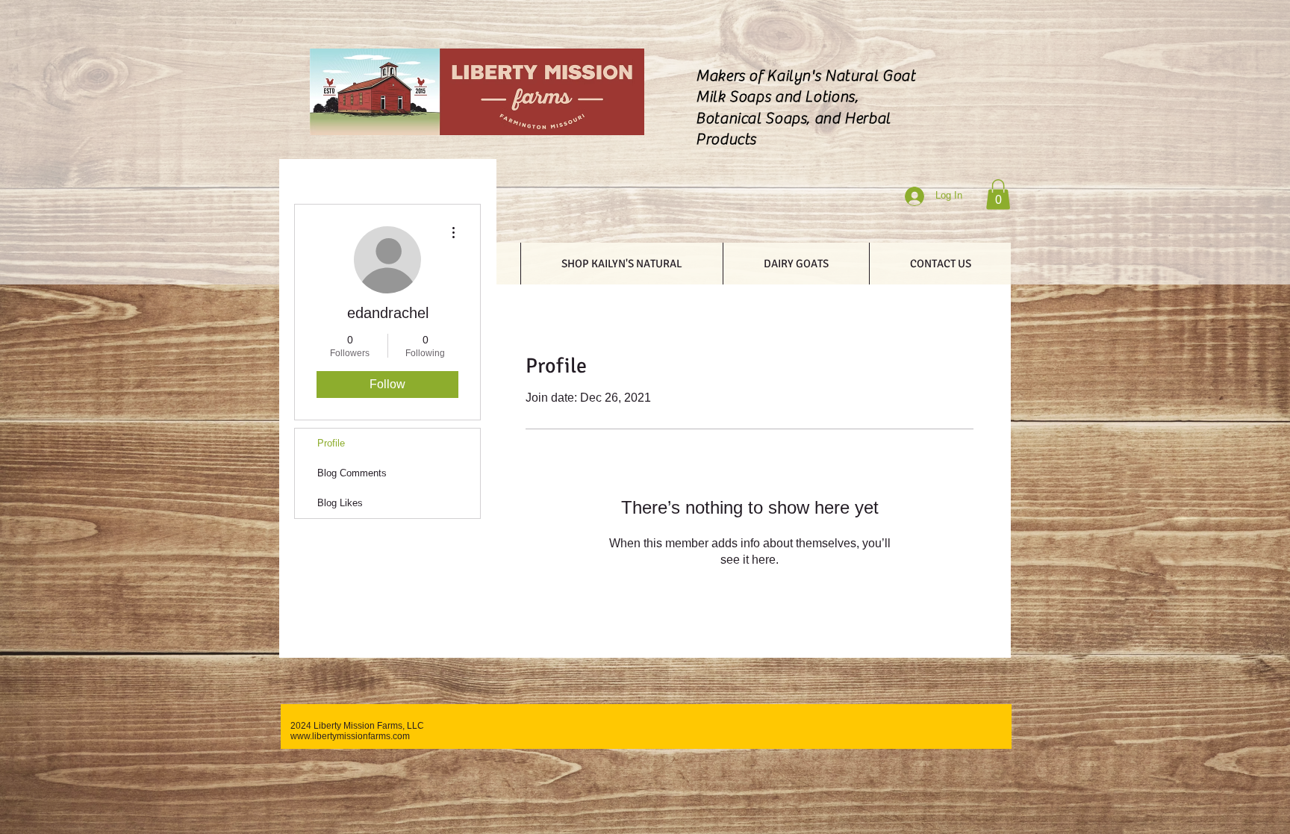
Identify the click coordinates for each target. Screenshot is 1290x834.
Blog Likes (340, 502)
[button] (998, 194)
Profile (331, 443)
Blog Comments (352, 473)
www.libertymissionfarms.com (350, 736)
